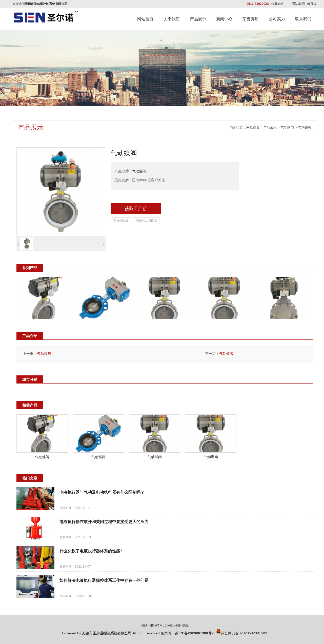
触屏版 (311, 4)
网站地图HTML (152, 625)
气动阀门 (287, 127)
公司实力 (277, 19)
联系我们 (303, 19)
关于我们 (172, 19)
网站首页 (145, 19)
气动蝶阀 (304, 127)
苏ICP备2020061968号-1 (195, 633)
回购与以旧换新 (146, 221)
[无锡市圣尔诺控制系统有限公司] (45, 22)
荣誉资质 (250, 19)
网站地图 (298, 4)
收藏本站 (277, 4)
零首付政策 (120, 221)
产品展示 (198, 19)
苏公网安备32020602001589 (244, 633)
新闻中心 (224, 19)
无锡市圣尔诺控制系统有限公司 (107, 633)
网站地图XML (178, 625)
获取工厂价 (136, 208)
